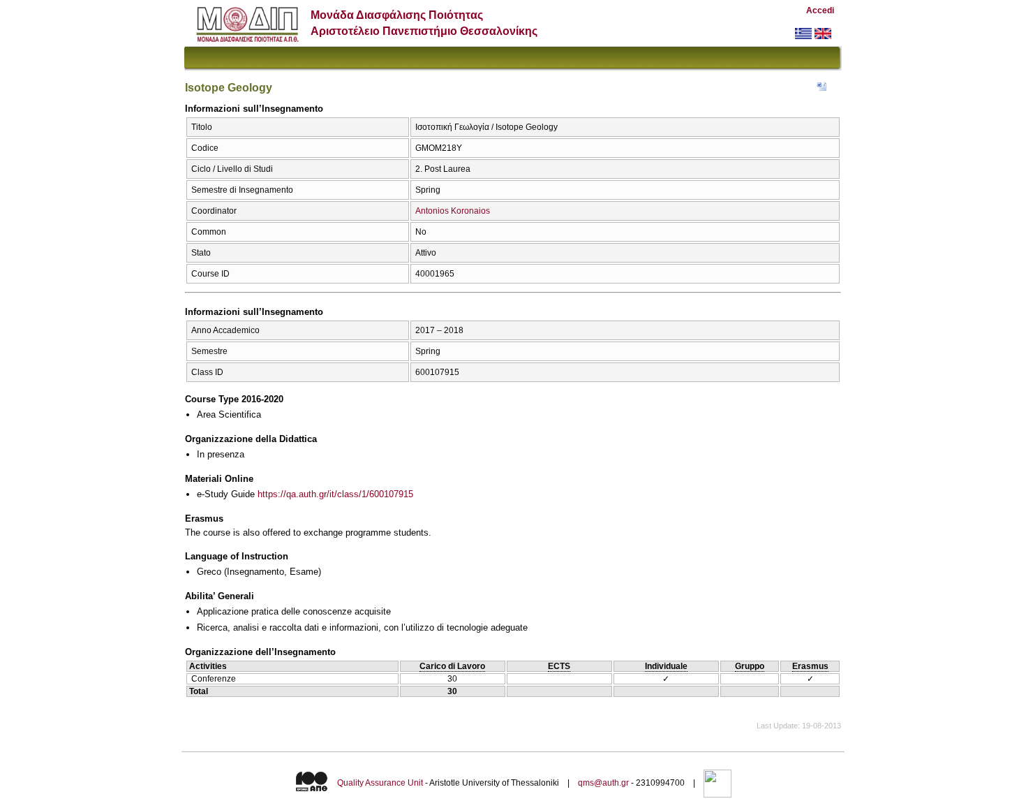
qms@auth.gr (603, 783)
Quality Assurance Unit (380, 783)
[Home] (247, 39)
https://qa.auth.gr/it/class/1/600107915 (335, 494)
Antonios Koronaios (452, 211)
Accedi (820, 10)
